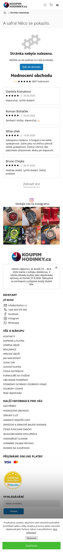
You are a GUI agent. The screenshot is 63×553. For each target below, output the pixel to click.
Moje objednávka (12, 392)
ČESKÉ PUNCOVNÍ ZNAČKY (17, 429)
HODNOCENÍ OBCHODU (16, 410)
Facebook (13, 314)
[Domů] (4, 12)
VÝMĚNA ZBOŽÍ (11, 345)
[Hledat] (45, 4)
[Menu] (57, 5)
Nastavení (31, 538)
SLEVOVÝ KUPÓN (12, 366)
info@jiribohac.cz (17, 305)
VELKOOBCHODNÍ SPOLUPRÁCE (20, 433)
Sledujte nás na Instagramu (32, 204)
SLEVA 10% (9, 362)
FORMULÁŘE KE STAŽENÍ (16, 375)
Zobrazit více (31, 184)
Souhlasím (31, 545)
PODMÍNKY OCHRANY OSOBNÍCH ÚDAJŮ (25, 384)
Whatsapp (13, 322)
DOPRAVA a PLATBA (13, 340)
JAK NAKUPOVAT (12, 358)
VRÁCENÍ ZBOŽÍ (11, 353)
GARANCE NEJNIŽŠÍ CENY (16, 419)
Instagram (13, 318)
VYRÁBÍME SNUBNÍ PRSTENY (18, 443)
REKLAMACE (9, 349)
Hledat (13, 511)
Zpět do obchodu (31, 66)
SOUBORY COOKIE (13, 388)
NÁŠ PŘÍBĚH (9, 405)
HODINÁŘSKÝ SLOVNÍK (15, 438)
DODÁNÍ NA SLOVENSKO (16, 447)
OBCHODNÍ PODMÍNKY (15, 379)
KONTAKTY (9, 336)
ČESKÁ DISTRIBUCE (13, 371)
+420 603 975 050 (17, 309)
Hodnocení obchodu (31, 75)
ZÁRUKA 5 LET (10, 415)
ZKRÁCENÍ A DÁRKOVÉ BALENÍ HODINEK (24, 424)
